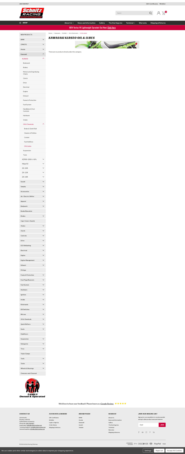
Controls (24, 236)
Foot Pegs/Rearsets (27, 280)
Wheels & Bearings (27, 368)
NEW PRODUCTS (26, 34)
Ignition (23, 295)
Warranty (143, 23)
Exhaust (26, 96)
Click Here (112, 27)
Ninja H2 (25, 164)
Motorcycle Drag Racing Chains (31, 73)
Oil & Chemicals (28, 124)
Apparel (23, 201)
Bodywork (26, 63)
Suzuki (23, 181)
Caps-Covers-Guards (28, 221)
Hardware (26, 115)
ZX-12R (25, 172)
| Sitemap (34, 444)
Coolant (26, 137)
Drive (25, 83)
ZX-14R (25, 177)
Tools (25, 155)
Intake (25, 120)
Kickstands (24, 304)
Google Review (107, 403)
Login (50, 422)
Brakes (25, 67)
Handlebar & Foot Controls (29, 110)
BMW (22, 39)
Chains (23, 226)
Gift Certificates (152, 4)
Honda (23, 49)
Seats (23, 329)
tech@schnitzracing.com (38, 427)
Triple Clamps (25, 354)
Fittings (23, 270)
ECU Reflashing (26, 245)
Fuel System (27, 104)
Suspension (27, 150)
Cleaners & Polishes (30, 133)
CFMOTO (24, 44)
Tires (22, 349)
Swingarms (24, 344)
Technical (130, 23)
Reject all (159, 450)
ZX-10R (25, 168)
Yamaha (23, 186)
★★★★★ (120, 403)
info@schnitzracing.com (37, 429)
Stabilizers (24, 334)
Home (50, 33)
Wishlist (163, 4)
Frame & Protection (29, 100)
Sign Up (56, 422)
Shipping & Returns (158, 23)
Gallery (102, 23)
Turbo (23, 363)
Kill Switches (25, 309)
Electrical (26, 87)
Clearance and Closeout (29, 373)
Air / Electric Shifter (27, 196)
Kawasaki (24, 54)
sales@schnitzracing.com (34, 425)
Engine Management (27, 260)
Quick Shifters (26, 324)
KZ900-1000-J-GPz (29, 159)
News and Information (86, 23)
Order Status (53, 425)
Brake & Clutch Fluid (30, 129)
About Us (68, 23)
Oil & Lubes (27, 146)
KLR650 (25, 59)
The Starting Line (115, 23)
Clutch (25, 78)
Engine (25, 91)
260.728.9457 (24, 4)
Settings (148, 450)
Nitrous (23, 314)
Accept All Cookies (174, 450)
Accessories (25, 191)
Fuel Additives (28, 142)
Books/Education (26, 211)
